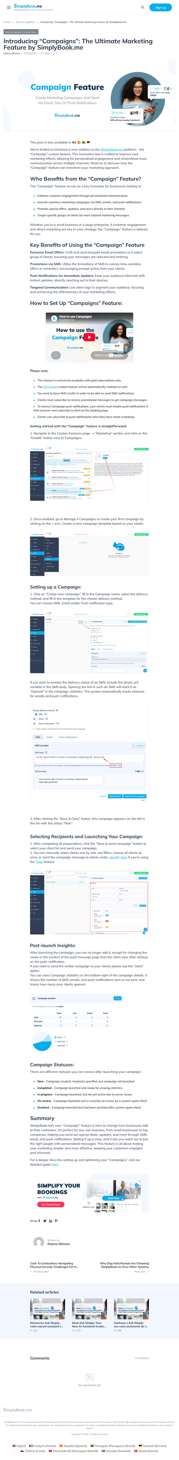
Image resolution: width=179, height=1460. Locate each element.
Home (6, 22)
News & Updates (25, 22)
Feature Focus (30, 32)
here (54, 1164)
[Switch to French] (74, 142)
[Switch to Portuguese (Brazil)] (83, 142)
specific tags (118, 857)
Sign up (161, 7)
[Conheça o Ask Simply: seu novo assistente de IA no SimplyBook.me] (131, 1315)
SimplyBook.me (112, 149)
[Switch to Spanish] (78, 142)
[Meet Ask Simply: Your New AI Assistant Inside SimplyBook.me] (89, 1315)
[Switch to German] (88, 142)
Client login (50, 387)
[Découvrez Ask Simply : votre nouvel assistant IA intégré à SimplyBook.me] (47, 1315)
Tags (39, 862)
